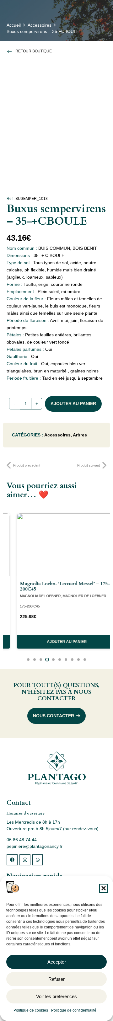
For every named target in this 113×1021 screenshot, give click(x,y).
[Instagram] (24, 859)
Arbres (80, 434)
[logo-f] (56, 768)
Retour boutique (33, 51)
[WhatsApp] (37, 859)
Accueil (14, 25)
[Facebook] (12, 859)
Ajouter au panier (73, 403)
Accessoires (39, 25)
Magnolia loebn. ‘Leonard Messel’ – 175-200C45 (55, 586)
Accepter (56, 962)
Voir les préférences (56, 996)
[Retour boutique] (11, 51)
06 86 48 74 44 (22, 839)
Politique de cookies (30, 1010)
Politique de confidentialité (73, 1010)
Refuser (56, 979)
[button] (103, 888)
